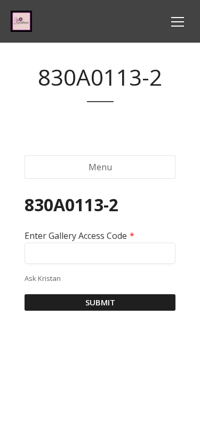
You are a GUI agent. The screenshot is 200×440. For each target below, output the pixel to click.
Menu (100, 167)
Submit (100, 302)
